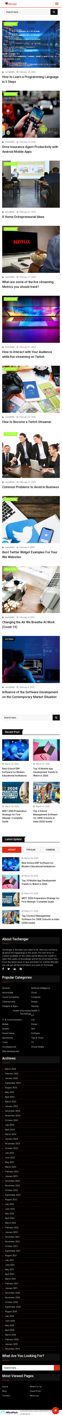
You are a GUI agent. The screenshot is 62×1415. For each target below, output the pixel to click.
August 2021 (11, 1255)
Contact (6, 1395)
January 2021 (11, 1288)
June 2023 (10, 1157)
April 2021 (9, 1274)
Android (6, 988)
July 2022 (9, 1204)
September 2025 (13, 1083)
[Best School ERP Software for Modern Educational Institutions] (15, 750)
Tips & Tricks (37, 1037)
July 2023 (9, 1153)
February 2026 (11, 1073)
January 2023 (11, 1176)
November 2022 (12, 1185)
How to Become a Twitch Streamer (26, 422)
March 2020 (10, 1335)
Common (50, 850)
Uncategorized (9, 1047)
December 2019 (12, 1349)
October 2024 (11, 1120)
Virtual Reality (37, 1047)
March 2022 (10, 1223)
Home (5, 1386)
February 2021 (11, 1283)
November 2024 (12, 1115)
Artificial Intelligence (40, 988)
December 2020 (12, 1293)
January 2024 (11, 1139)
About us (34, 1395)
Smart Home (8, 1033)
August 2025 (11, 1087)
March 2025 (10, 1101)
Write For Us (36, 1386)
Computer (36, 997)
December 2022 (12, 1181)
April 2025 (9, 1097)
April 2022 (9, 1218)
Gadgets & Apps (10, 1006)
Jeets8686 (10, 72)
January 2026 (11, 1078)
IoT (32, 1015)
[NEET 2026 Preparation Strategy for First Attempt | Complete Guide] (15, 792)
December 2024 (12, 1111)
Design (34, 1001)
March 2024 (10, 1134)
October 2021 (11, 1246)
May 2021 (9, 1269)
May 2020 (9, 1325)
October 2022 (11, 1190)
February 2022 (11, 1227)
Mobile (5, 1024)
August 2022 (11, 1199)
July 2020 (9, 1316)
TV (32, 1042)
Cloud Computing (10, 997)
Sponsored (7, 1037)
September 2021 (13, 1251)
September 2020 (13, 1307)
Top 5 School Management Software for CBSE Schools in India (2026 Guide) (40, 919)
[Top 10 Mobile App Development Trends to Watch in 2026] (46, 750)
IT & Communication (12, 1019)
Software (35, 1033)
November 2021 (12, 1241)
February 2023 (11, 1171)
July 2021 (9, 1260)
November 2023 (12, 1143)
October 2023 (11, 1148)
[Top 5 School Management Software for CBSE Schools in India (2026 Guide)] (46, 792)
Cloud (34, 992)
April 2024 (9, 1129)
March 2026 (10, 1069)
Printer (34, 1024)
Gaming (34, 1006)
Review (5, 1028)
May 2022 (9, 1213)
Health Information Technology (22, 1012)
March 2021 (10, 1279)
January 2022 (11, 1232)
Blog (4, 1391)
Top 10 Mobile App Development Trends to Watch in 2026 (45, 772)
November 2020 (12, 1297)
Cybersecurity (8, 1001)
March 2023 (10, 1167)
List (33, 1019)
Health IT (35, 1010)
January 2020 (11, 1344)
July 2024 (9, 1125)
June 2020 (10, 1321)
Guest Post (35, 1391)
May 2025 (9, 1092)
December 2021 (12, 1237)
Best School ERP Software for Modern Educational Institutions (14, 772)
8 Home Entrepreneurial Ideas (23, 217)
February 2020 (11, 1339)
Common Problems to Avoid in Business (30, 487)
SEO (33, 1028)
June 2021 (10, 1265)
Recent (12, 850)
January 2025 (11, 1106)
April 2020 (9, 1330)
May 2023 (9, 1162)
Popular (31, 850)
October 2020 (11, 1302)
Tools (5, 1042)
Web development (10, 1051)
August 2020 (11, 1311)
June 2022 (10, 1209)
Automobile (7, 992)
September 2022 (13, 1195)
